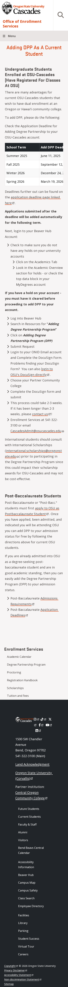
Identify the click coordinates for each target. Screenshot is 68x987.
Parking (23, 931)
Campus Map (26, 883)
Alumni (22, 832)
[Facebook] (41, 725)
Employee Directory (31, 906)
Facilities (23, 915)
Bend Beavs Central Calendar (31, 850)
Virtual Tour (26, 946)
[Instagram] (37, 719)
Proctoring (14, 672)
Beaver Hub (26, 875)
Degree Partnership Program (26, 664)
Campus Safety (28, 890)
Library (23, 923)
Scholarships (15, 688)
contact (40, 414)
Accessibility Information (26, 864)
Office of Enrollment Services (22, 24)
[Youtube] (49, 725)
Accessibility (17, 975)
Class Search (26, 898)
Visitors (23, 840)
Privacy (14, 970)
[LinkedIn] (38, 730)
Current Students (29, 817)
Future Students (28, 809)
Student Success (28, 939)
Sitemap (9, 984)
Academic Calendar (19, 657)
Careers (23, 954)
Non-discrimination (21, 979)
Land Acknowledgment (32, 764)
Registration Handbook (22, 680)
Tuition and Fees (18, 696)
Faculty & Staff (27, 824)
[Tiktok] (44, 719)
